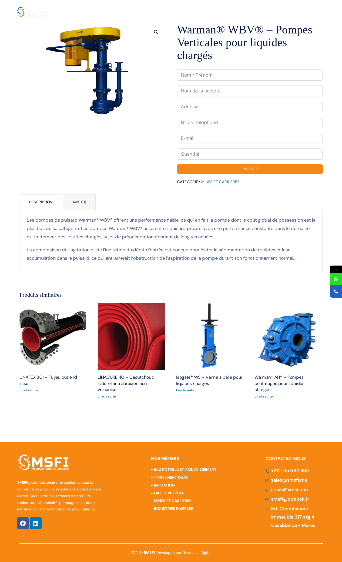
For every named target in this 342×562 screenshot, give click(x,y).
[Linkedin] (36, 523)
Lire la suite (29, 390)
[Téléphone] (336, 291)
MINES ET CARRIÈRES (220, 181)
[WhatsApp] (336, 279)
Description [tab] (40, 202)
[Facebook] (23, 523)
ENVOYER (249, 169)
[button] (156, 32)
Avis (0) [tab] (79, 202)
